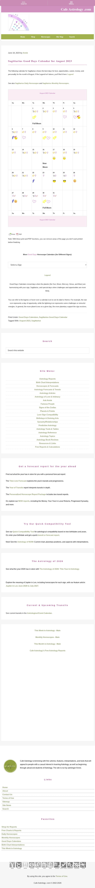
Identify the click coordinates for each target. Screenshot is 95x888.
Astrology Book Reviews (47, 440)
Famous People (47, 404)
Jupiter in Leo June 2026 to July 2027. (22, 586)
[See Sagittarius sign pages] (63, 870)
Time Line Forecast (18, 481)
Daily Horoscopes (9, 834)
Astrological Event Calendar (39, 613)
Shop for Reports (9, 827)
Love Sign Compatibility (47, 415)
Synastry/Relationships (47, 422)
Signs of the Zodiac (47, 408)
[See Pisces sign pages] (83, 870)
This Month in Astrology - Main (47, 644)
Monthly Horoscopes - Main (47, 637)
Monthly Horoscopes (11, 838)
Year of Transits (16, 488)
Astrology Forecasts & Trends (47, 390)
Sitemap (6, 802)
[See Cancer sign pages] (32, 870)
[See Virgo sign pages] (44, 870)
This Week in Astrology (12, 848)
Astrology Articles (47, 393)
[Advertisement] (47, 700)
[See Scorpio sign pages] (57, 870)
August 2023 (24, 321)
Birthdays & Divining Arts (47, 418)
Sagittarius (36, 321)
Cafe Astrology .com (18, 21)
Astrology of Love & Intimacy (47, 397)
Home (5, 787)
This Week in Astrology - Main (47, 630)
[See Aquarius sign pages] (76, 870)
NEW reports (24, 501)
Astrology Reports (47, 379)
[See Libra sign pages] (50, 870)
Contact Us (7, 795)
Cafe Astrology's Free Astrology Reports (47, 651)
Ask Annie (47, 400)
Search (5, 809)
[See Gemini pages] (25, 870)
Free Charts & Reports (11, 830)
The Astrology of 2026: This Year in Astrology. (59, 569)
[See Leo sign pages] (38, 870)
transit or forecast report (48, 535)
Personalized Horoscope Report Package (28, 494)
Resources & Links (47, 443)
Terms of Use (8, 798)
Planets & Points (47, 411)
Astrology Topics (47, 436)
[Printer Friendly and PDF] (15, 235)
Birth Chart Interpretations (47, 382)
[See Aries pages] (12, 870)
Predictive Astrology (47, 425)
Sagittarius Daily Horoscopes (27, 83)
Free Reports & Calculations (47, 447)
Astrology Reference (47, 433)
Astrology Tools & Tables (47, 429)
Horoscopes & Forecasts (47, 386)
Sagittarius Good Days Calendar (53, 317)
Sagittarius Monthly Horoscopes (56, 83)
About (5, 791)
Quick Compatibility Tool (23, 532)
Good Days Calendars (28, 317)
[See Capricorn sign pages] (70, 870)
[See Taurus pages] (19, 870)
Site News (6, 805)
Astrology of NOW (25, 542)
